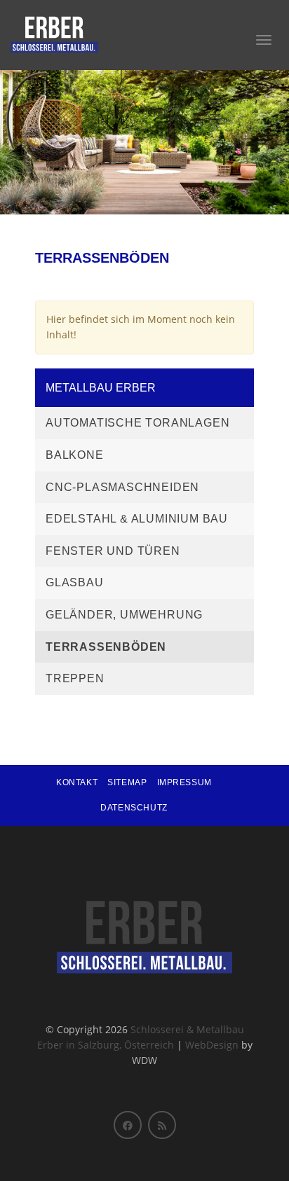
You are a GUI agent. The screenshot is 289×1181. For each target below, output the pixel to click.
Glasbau (75, 582)
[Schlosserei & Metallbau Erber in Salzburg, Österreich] (54, 35)
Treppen (75, 678)
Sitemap (127, 782)
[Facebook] (128, 1125)
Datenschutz (134, 808)
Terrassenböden (106, 647)
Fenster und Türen (113, 551)
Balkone (75, 455)
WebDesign (211, 1044)
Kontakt (77, 782)
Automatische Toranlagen (137, 423)
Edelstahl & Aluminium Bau (137, 519)
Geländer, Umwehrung (124, 615)
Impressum (184, 782)
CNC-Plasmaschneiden (122, 487)
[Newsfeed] (162, 1125)
